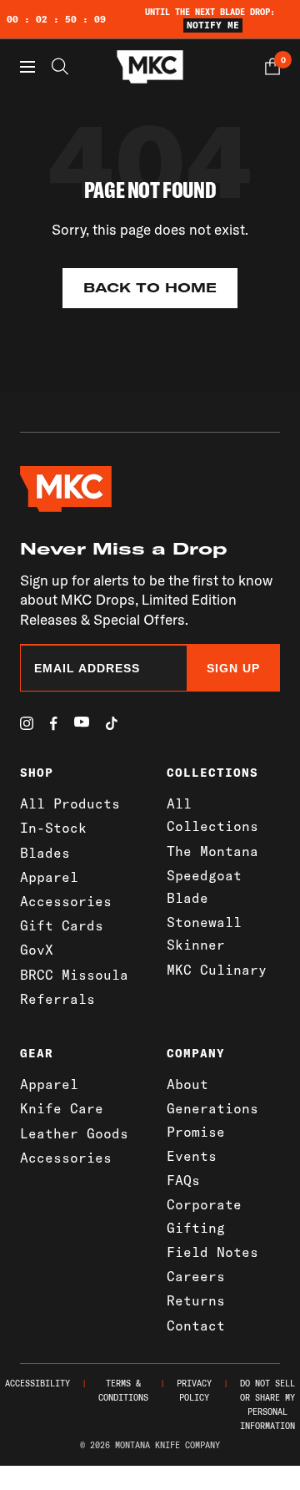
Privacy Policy (194, 1390)
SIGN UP (233, 668)
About (187, 1084)
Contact (196, 1325)
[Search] (60, 66)
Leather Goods (74, 1133)
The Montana (212, 851)
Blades (45, 852)
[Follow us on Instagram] (26, 723)
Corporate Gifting (204, 1215)
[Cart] (272, 66)
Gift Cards (61, 925)
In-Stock (53, 827)
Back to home (150, 288)
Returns (196, 1300)
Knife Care (61, 1108)
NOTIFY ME (213, 25)
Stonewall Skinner (204, 933)
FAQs (183, 1180)
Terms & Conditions (123, 1390)
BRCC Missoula (74, 974)
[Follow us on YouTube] (81, 722)
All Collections (212, 814)
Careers (196, 1276)
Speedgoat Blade (204, 886)
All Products (70, 803)
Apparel (49, 877)
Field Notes (212, 1252)
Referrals (57, 999)
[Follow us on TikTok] (112, 723)
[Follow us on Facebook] (54, 724)
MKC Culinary (217, 969)
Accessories (66, 901)
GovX (36, 949)
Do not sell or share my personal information (267, 1405)
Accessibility (37, 1383)
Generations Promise (212, 1119)
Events (192, 1156)
